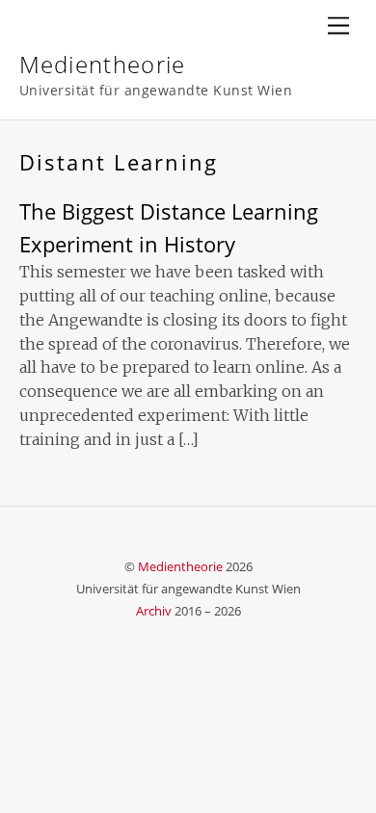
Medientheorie (180, 566)
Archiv (154, 610)
